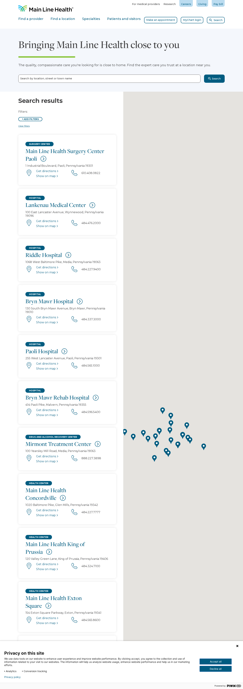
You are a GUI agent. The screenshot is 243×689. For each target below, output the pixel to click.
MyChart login (192, 20)
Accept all (215, 661)
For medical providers (146, 4)
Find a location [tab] (63, 19)
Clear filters (24, 126)
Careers (186, 4)
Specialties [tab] (91, 19)
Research (169, 4)
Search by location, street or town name (46, 78)
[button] (159, 431)
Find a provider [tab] (30, 19)
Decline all (215, 668)
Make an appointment (160, 20)
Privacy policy (12, 677)
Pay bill (218, 4)
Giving (202, 4)
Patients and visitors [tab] (124, 19)
